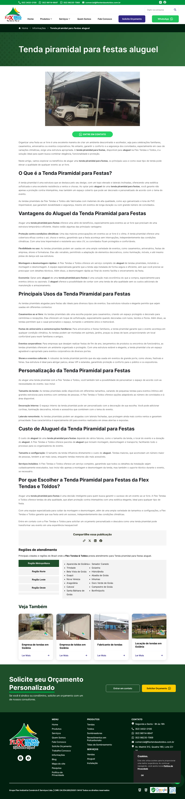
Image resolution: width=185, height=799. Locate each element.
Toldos (90, 728)
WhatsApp (163, 19)
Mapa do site (58, 763)
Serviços (63, 19)
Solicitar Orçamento (157, 688)
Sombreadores (94, 733)
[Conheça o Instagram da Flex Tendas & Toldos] (160, 2)
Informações (39, 28)
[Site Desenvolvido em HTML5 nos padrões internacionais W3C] (146, 790)
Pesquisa (56, 768)
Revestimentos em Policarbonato (96, 739)
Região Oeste (39, 588)
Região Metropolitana (39, 563)
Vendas (91, 754)
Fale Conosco (105, 19)
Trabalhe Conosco (61, 750)
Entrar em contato (122, 688)
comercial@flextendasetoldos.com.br (103, 2)
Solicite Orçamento (132, 19)
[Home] (24, 736)
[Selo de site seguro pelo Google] (158, 790)
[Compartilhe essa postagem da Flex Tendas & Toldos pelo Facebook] (101, 541)
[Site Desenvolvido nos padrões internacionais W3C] (140, 790)
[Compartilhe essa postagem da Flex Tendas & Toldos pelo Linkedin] (95, 541)
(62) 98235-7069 (72, 2)
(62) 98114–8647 (50, 2)
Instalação (92, 763)
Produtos (45, 19)
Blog (54, 759)
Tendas (91, 724)
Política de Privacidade (58, 773)
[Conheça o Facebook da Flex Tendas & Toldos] (164, 2)
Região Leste (39, 579)
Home (30, 19)
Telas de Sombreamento (99, 744)
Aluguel (91, 758)
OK (142, 775)
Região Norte (39, 571)
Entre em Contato (94, 134)
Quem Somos (84, 19)
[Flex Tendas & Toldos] (13, 22)
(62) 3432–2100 (29, 2)
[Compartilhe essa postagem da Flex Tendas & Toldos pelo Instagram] (89, 541)
